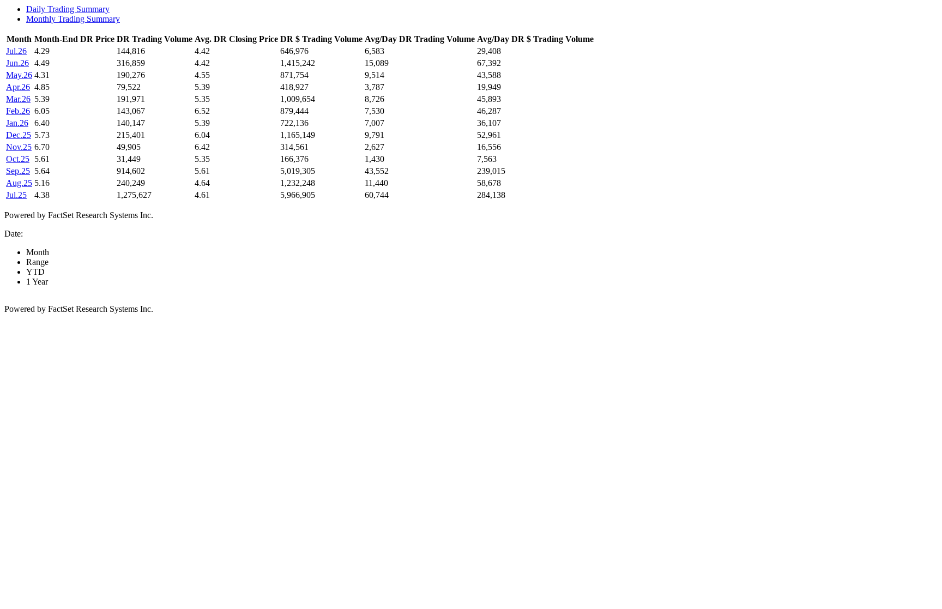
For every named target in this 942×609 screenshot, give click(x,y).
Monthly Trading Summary (73, 18)
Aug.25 (19, 183)
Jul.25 (16, 195)
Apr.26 (18, 87)
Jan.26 (17, 123)
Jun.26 (17, 63)
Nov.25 (19, 147)
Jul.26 (16, 51)
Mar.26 (18, 99)
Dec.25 (18, 135)
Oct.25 (17, 159)
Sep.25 (18, 171)
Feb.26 (18, 111)
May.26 (19, 75)
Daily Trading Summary (68, 9)
